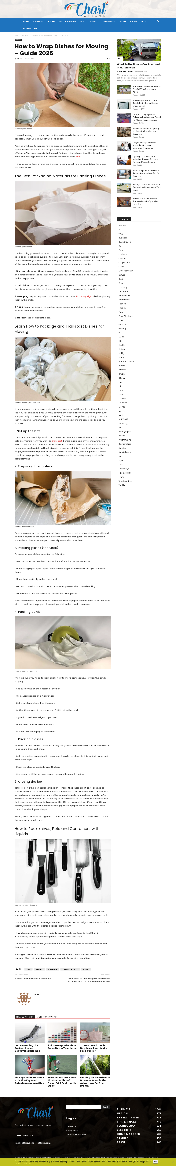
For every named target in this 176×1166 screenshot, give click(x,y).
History (122, 349)
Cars (121, 250)
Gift (120, 332)
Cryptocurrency (126, 270)
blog (121, 233)
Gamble (122, 324)
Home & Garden (67, 21)
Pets (143, 21)
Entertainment (125, 295)
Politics (122, 435)
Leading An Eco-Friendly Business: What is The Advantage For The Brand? (95, 1081)
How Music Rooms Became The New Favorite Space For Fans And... (145, 201)
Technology (107, 21)
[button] (158, 22)
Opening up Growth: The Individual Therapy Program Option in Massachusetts (145, 159)
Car (119, 58)
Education (123, 291)
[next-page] (20, 1091)
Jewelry (122, 373)
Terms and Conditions (76, 1134)
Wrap (85, 969)
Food (121, 312)
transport (57, 440)
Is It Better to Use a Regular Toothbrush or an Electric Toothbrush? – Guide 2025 (89, 980)
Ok (155, 1162)
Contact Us (30, 28)
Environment (124, 299)
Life (120, 386)
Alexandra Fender (125, 71)
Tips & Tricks (125, 472)
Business (38, 21)
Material (52, 969)
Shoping (122, 448)
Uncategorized (125, 481)
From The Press (126, 316)
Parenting (123, 423)
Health (51, 21)
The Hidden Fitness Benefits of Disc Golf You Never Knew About (147, 89)
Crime (121, 266)
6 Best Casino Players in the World (33, 978)
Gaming (122, 328)
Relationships (125, 444)
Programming (125, 439)
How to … (123, 365)
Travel (122, 21)
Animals (122, 225)
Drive (121, 283)
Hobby (122, 353)
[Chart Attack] (88, 9)
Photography (125, 431)
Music (93, 21)
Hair (120, 341)
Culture (122, 275)
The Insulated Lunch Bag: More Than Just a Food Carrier (93, 1048)
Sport (133, 21)
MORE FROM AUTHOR (47, 1016)
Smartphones (125, 452)
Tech (121, 464)
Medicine (123, 402)
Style (83, 21)
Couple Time (124, 262)
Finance (122, 308)
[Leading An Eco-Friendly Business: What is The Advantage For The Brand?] (95, 1065)
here (78, 156)
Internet (122, 369)
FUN (121, 320)
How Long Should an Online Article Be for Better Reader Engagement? (145, 103)
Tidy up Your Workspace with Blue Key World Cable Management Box (29, 1080)
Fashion (122, 303)
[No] (172, 1162)
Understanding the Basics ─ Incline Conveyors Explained (27, 1048)
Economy (123, 287)
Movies (122, 406)
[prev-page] (16, 1091)
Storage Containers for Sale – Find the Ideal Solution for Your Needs (147, 187)
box (28, 969)
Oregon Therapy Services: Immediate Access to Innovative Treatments (144, 145)
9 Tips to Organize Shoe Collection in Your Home (61, 1047)
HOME (26, 21)
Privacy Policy (72, 1130)
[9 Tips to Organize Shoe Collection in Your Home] (62, 1033)
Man (121, 394)
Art (120, 229)
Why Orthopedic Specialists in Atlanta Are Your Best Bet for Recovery (146, 173)
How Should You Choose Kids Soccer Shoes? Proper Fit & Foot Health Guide (61, 1081)
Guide (121, 336)
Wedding (123, 485)
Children (122, 258)
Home (17, 36)
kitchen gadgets (85, 296)
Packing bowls (70, 969)
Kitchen (25, 36)
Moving (122, 411)
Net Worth (123, 419)
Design (122, 279)
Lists (121, 390)
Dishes (39, 969)
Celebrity (123, 254)
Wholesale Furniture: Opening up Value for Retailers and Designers (146, 131)
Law (120, 382)
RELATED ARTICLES (25, 1016)
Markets (122, 398)
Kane (19, 59)
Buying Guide (125, 242)
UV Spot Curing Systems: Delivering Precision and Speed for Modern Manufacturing (147, 117)
